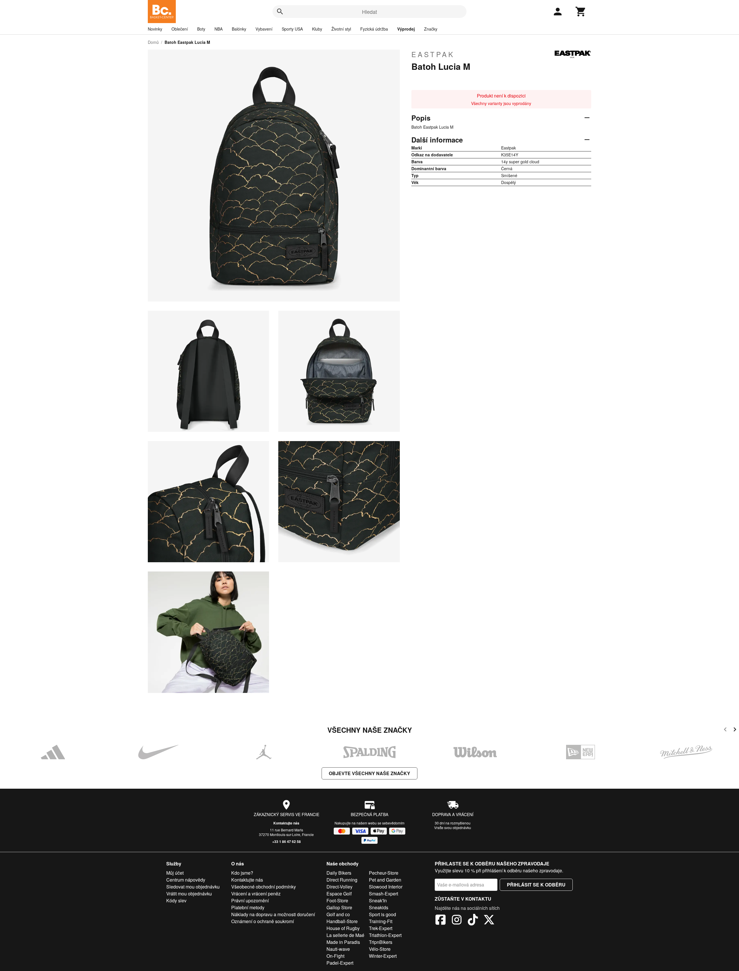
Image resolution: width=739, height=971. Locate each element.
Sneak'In (378, 900)
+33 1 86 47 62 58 (286, 841)
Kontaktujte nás (286, 823)
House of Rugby (343, 928)
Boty (201, 29)
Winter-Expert (383, 956)
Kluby (317, 29)
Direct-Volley (339, 886)
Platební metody (247, 907)
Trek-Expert (380, 928)
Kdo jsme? (242, 872)
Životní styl (341, 29)
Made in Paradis (343, 942)
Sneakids (378, 907)
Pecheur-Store (383, 872)
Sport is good (382, 914)
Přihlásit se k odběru (536, 884)
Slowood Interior (385, 886)
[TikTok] (473, 920)
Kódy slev (176, 900)
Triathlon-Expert (385, 935)
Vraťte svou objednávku (452, 827)
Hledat (369, 11)
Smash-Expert (383, 893)
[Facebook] (440, 920)
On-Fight (335, 956)
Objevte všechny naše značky (369, 773)
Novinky (155, 29)
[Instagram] (456, 920)
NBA (218, 29)
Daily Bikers (338, 872)
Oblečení (179, 29)
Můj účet (175, 872)
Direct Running (341, 879)
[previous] (725, 730)
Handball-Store (342, 921)
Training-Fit (380, 921)
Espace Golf (339, 893)
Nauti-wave (338, 949)
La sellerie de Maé (345, 935)
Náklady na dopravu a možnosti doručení (273, 914)
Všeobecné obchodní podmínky (263, 886)
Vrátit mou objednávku (189, 893)
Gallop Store (339, 907)
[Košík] (581, 11)
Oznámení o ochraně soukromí (262, 921)
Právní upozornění (250, 900)
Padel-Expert (339, 962)
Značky (430, 29)
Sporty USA (292, 29)
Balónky (239, 29)
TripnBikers (380, 942)
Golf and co (338, 914)
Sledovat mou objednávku (193, 886)
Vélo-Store (380, 949)
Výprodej (406, 29)
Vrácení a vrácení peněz (256, 893)
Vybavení (264, 29)
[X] (489, 920)
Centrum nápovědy (185, 879)
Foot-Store (337, 900)
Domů (153, 42)
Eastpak (433, 54)
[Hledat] (280, 11)
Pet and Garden (385, 879)
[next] (735, 730)
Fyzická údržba (374, 29)
